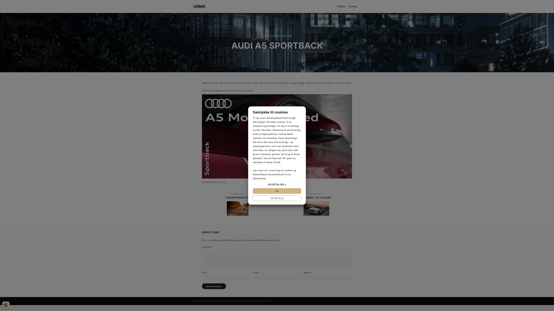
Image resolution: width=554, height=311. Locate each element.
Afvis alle (277, 198)
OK (277, 190)
